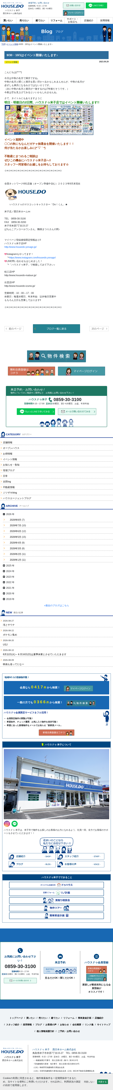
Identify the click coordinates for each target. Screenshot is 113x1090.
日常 (5, 476)
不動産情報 (9, 487)
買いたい (8, 20)
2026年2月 (15, 554)
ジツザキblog (10, 492)
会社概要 (76, 1024)
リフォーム (56, 20)
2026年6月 (15, 531)
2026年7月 (15, 525)
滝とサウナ (9, 625)
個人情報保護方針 (45, 1031)
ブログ (38, 1024)
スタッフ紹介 (12, 1024)
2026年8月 (15, 520)
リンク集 (89, 1024)
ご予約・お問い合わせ (69, 1031)
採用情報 (105, 20)
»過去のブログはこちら (56, 605)
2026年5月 (15, 537)
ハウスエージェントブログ (17, 498)
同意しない (89, 1082)
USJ (5, 644)
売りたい (24, 20)
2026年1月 (15, 560)
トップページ (16, 1018)
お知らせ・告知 (11, 464)
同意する (102, 1082)
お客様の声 (50, 1024)
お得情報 (7, 453)
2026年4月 (15, 542)
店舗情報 (7, 442)
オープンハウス (11, 448)
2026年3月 (15, 548)
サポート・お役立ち (73, 20)
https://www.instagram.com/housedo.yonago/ (32, 257)
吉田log (7, 481)
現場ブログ (9, 470)
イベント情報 (10, 459)
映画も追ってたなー (13, 664)
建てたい (40, 20)
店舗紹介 (88, 20)
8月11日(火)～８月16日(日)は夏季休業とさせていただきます (34, 654)
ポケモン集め (10, 634)
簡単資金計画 (84, 1018)
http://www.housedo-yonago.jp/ (20, 247)
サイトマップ (103, 1024)
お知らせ (64, 1024)
